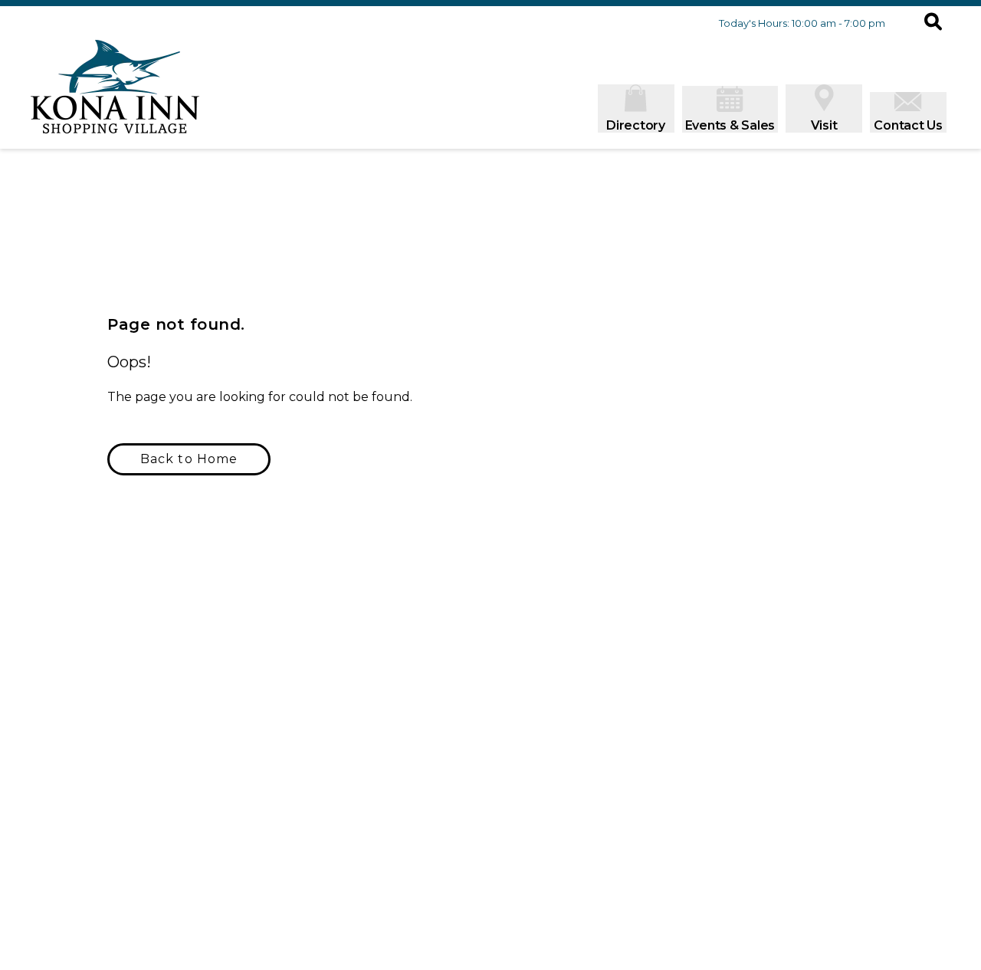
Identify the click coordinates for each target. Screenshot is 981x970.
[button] (933, 23)
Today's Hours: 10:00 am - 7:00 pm (802, 23)
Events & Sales (730, 125)
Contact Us (908, 125)
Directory (635, 125)
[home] (115, 94)
